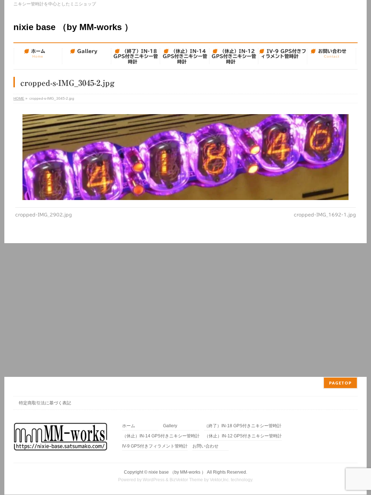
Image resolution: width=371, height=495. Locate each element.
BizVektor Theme (186, 479)
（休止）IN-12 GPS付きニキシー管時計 (243, 436)
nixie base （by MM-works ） (73, 27)
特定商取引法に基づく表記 (45, 402)
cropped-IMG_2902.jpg (43, 214)
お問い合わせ (205, 446)
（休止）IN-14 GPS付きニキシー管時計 (161, 436)
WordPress (153, 479)
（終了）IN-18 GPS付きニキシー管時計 (243, 426)
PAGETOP (340, 382)
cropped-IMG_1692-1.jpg (325, 214)
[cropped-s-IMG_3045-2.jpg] (185, 157)
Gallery (170, 426)
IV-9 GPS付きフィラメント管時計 (155, 446)
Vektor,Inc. (220, 479)
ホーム (128, 426)
